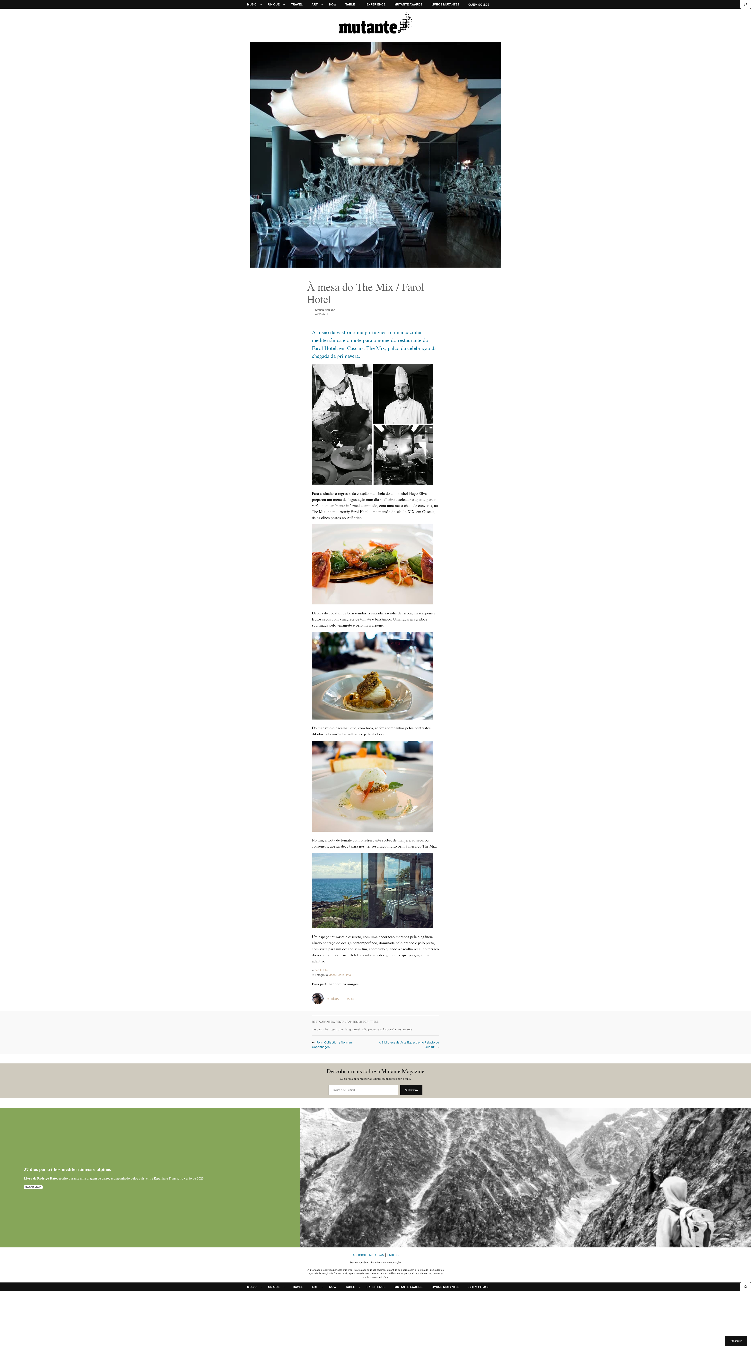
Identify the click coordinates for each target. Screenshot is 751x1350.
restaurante (404, 1029)
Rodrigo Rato (47, 1178)
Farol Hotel (321, 970)
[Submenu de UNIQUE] (284, 4)
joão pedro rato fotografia (379, 1029)
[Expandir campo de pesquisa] (745, 4)
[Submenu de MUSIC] (261, 4)
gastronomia (339, 1029)
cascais (317, 1029)
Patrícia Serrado (325, 310)
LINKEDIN (393, 1255)
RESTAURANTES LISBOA (352, 1021)
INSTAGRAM (376, 1255)
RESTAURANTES (323, 1021)
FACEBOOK (358, 1255)
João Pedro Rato (340, 975)
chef (326, 1029)
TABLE (374, 1021)
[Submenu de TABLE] (359, 4)
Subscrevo (411, 1090)
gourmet (354, 1029)
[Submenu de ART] (322, 4)
